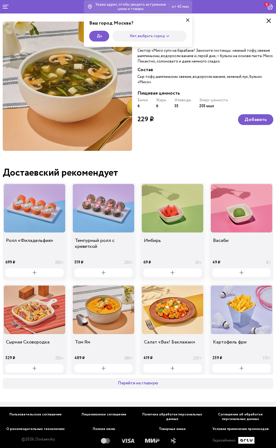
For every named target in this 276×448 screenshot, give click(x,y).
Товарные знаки (172, 429)
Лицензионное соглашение (103, 414)
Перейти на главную (138, 383)
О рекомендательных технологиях (35, 429)
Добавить (255, 119)
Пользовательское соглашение (35, 414)
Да (99, 36)
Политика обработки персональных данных (172, 416)
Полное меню (104, 429)
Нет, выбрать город (147, 36)
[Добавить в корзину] (34, 272)
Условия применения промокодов (240, 429)
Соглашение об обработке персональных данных (240, 416)
